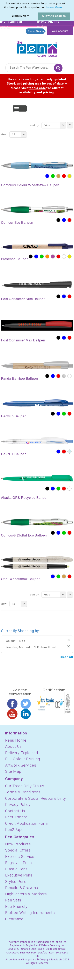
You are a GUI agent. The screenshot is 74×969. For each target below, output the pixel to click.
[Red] (64, 176)
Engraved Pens (18, 862)
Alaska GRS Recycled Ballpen (24, 497)
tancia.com (37, 88)
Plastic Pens (16, 869)
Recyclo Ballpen (14, 416)
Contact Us (15, 811)
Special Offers (18, 850)
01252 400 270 (11, 22)
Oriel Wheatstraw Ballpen (20, 578)
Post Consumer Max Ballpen (23, 340)
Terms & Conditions (22, 792)
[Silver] (64, 376)
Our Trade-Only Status (24, 786)
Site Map (13, 771)
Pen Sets (13, 900)
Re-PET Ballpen (13, 454)
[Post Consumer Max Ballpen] (37, 325)
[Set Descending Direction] (70, 125)
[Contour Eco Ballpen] (37, 209)
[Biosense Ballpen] (37, 246)
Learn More (54, 7)
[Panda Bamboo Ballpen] (37, 365)
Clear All (66, 657)
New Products (18, 844)
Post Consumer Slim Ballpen (23, 298)
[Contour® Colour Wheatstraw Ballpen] (37, 165)
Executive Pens (18, 875)
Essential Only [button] (20, 16)
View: (4, 134)
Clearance (14, 919)
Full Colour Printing (22, 759)
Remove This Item (68, 640)
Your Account (60, 31)
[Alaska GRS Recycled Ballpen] (37, 478)
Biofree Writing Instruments (30, 912)
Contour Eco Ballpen (17, 222)
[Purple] (53, 256)
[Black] (58, 220)
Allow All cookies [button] (54, 15)
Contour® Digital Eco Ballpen (24, 535)
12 (13, 134)
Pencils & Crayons (21, 887)
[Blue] (47, 176)
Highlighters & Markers (26, 894)
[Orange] (47, 256)
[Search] (58, 68)
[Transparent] (69, 451)
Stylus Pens (16, 881)
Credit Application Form (26, 823)
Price (47, 125)
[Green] (53, 176)
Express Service (19, 856)
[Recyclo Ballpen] (37, 402)
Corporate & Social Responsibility (35, 798)
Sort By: (34, 125)
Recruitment (16, 817)
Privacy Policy (17, 804)
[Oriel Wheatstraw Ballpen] (37, 562)
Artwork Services (20, 765)
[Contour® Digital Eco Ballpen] (37, 522)
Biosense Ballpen (14, 258)
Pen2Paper (15, 829)
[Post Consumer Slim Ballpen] (37, 284)
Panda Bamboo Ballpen (19, 378)
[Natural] (58, 176)
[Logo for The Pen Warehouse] (37, 48)
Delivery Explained (21, 752)
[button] (63, 7)
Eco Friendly (16, 906)
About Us (13, 746)
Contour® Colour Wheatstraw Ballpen (30, 185)
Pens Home (15, 740)
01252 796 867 (48, 22)
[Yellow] (69, 176)
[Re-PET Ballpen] (37, 440)
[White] (64, 256)
